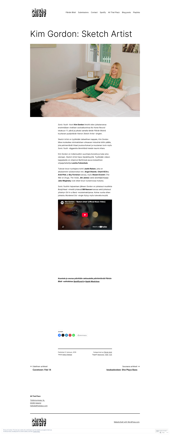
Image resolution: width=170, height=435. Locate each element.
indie (106, 354)
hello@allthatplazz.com (39, 406)
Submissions (83, 12)
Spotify (103, 12)
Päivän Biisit (71, 12)
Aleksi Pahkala (67, 354)
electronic (101, 354)
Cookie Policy (36, 431)
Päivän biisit (108, 352)
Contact (94, 12)
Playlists (136, 12)
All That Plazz (114, 12)
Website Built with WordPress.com (126, 422)
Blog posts (126, 12)
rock (110, 354)
